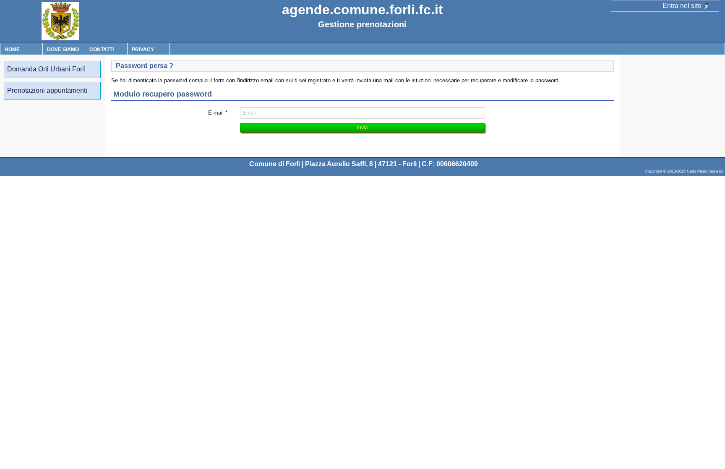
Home (12, 49)
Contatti (101, 49)
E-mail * (217, 113)
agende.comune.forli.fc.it (362, 9)
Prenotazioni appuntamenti (47, 90)
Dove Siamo (63, 49)
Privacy (143, 49)
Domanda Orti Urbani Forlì (46, 69)
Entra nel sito (682, 5)
